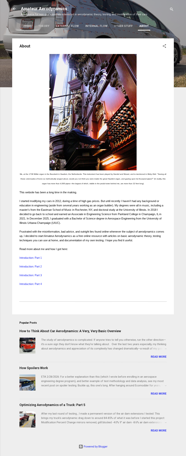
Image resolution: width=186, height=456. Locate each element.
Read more (159, 356)
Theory (43, 26)
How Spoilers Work (33, 368)
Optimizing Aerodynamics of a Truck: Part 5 (52, 405)
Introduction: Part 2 (30, 266)
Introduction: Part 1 (30, 257)
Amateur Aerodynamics (44, 8)
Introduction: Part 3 (30, 275)
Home (28, 26)
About (144, 26)
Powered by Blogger (95, 446)
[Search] (171, 9)
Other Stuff (123, 26)
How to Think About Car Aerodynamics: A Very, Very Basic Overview (70, 331)
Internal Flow (96, 26)
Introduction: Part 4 (30, 283)
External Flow (67, 26)
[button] (164, 46)
